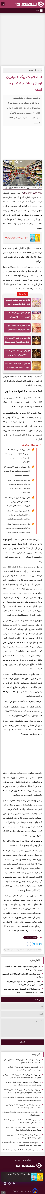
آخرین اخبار (35, 1054)
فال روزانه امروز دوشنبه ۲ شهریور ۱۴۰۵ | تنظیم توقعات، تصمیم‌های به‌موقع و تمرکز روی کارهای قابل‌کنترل (22, 1091)
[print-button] (6, 187)
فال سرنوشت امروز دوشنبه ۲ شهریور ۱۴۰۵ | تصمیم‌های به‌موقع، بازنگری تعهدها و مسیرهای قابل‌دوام (17, 455)
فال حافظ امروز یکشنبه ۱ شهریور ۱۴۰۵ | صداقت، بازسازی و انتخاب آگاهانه (21, 1114)
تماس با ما (27, 1160)
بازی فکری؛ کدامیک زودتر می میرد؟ (18, 1174)
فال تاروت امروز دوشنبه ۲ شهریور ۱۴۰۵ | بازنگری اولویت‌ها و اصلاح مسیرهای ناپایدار (18, 303)
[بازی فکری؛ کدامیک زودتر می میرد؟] (37, 1177)
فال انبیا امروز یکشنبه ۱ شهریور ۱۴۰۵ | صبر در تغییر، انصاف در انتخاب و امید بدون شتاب (19, 328)
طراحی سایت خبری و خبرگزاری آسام (21, 1191)
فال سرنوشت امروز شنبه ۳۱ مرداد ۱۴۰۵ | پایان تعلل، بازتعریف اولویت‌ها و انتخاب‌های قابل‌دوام (17, 501)
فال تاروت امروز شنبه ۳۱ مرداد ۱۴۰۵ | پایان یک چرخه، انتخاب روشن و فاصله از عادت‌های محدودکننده (18, 486)
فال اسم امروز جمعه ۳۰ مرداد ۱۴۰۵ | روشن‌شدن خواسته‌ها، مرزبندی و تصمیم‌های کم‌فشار (18, 515)
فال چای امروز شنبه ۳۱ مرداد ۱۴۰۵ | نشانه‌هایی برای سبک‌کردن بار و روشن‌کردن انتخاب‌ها (17, 353)
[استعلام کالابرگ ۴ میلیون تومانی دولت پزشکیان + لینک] (39, 944)
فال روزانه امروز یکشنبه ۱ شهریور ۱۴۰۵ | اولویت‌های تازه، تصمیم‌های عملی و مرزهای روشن (22, 1099)
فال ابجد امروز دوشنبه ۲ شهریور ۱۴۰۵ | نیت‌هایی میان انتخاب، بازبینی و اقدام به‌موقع (22, 1061)
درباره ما (17, 1160)
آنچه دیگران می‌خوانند (30, 445)
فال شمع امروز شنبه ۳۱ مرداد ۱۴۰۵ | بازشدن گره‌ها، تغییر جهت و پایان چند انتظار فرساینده (17, 366)
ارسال (22, 1042)
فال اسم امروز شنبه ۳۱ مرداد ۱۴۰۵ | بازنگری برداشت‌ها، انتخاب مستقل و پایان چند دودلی (17, 341)
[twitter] (34, 944)
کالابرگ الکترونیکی (30, 937)
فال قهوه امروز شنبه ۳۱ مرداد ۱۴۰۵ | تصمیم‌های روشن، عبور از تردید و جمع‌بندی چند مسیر (17, 471)
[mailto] (10, 187)
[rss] (14, 1184)
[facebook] (29, 944)
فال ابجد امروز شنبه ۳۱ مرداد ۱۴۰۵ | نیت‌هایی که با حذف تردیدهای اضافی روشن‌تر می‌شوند (21, 1151)
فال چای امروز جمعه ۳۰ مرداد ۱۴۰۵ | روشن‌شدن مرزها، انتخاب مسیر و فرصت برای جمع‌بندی (18, 528)
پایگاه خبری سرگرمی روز (32, 192)
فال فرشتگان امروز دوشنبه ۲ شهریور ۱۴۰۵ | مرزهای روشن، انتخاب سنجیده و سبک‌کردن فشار (18, 315)
